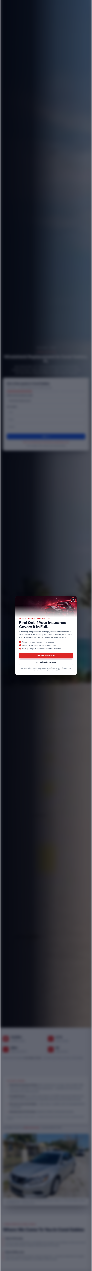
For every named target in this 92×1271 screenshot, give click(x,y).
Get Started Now (46, 655)
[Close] (73, 600)
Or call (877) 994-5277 (46, 662)
